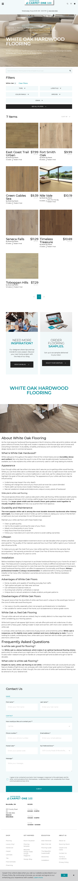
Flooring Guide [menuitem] (46, 848)
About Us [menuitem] (62, 841)
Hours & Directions (9, 816)
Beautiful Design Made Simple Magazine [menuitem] (28, 853)
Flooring (20, 28)
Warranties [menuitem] (45, 857)
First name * (10, 702)
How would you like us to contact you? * (19, 721)
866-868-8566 (53, 11)
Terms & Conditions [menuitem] (62, 858)
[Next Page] (44, 296)
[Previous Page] (34, 296)
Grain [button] (37, 100)
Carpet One (10, 28)
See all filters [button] (37, 106)
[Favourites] (71, 4)
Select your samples (54, 363)
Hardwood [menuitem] (9, 848)
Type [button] (21, 88)
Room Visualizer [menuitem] (29, 841)
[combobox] (37, 70)
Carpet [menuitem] (8, 851)
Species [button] (55, 94)
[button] (67, 4)
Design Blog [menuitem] (28, 859)
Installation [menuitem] (45, 860)
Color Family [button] (20, 94)
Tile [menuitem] (7, 858)
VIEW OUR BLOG (20, 364)
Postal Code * (10, 745)
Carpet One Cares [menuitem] (63, 849)
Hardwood (29, 28)
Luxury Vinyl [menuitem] (10, 844)
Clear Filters (23, 83)
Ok (64, 875)
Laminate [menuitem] (9, 855)
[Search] (70, 70)
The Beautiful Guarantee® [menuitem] (46, 852)
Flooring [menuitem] (9, 841)
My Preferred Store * (47, 745)
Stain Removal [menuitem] (46, 841)
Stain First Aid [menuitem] (46, 844)
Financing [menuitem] (9, 865)
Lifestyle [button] (54, 88)
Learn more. (38, 877)
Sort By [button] (64, 116)
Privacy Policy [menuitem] (64, 862)
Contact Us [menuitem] (63, 853)
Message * (9, 758)
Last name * (44, 702)
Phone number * (11, 733)
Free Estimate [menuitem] (11, 862)
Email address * (45, 733)
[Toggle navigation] (3, 4)
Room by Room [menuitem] (64, 844)
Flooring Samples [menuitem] (26, 845)
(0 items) (74, 3)
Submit (39, 789)
